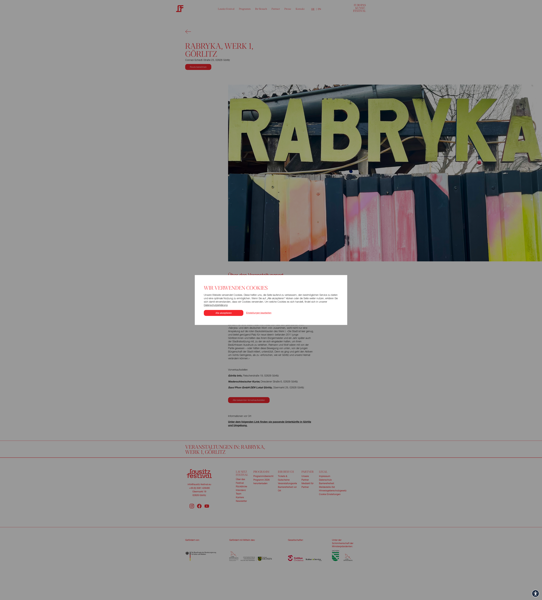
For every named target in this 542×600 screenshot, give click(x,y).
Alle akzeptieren (224, 313)
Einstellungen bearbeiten (258, 313)
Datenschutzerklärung (216, 305)
